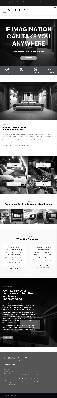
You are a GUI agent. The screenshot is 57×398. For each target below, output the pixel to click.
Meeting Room (6, 226)
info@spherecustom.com (28, 1)
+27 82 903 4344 (15, 1)
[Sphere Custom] (15, 10)
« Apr (19, 388)
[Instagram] (52, 4)
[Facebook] (49, 4)
